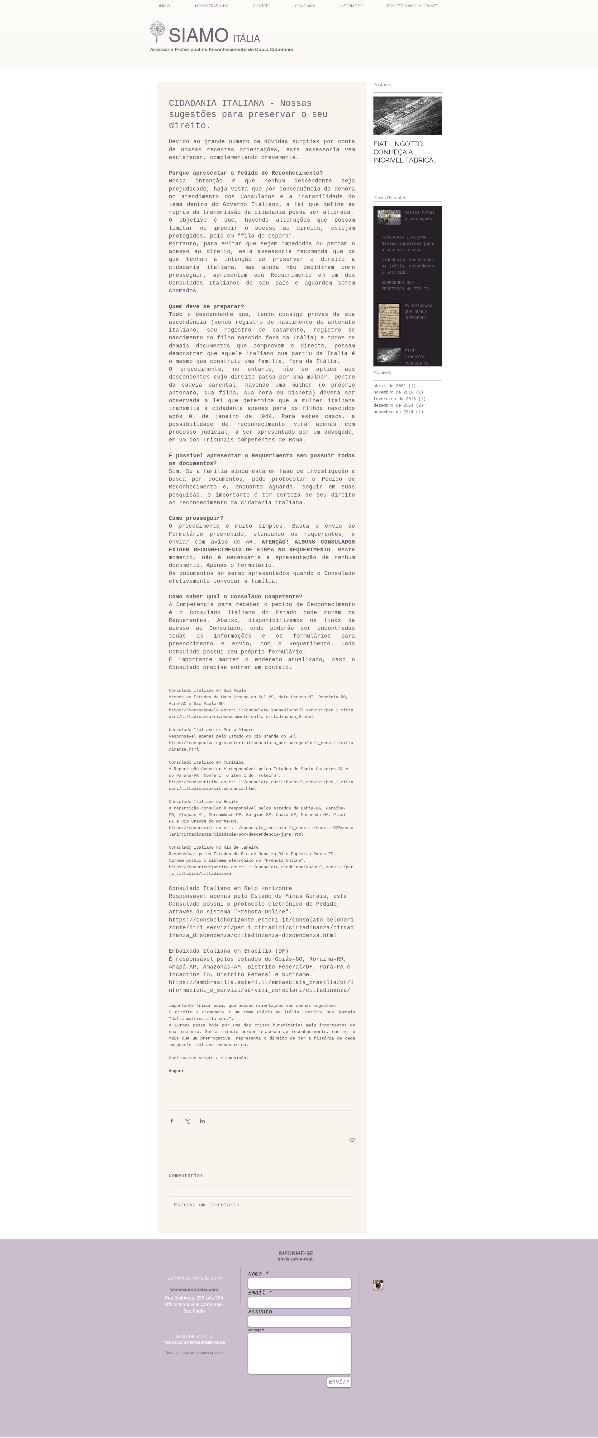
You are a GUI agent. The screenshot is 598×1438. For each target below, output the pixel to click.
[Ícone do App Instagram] (378, 1285)
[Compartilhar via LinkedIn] (202, 1121)
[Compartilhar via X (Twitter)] (187, 1121)
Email (256, 1293)
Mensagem (256, 1330)
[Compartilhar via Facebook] (172, 1121)
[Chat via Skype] (405, 1284)
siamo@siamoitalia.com (194, 1278)
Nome (255, 1274)
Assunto (260, 1312)
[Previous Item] (383, 115)
